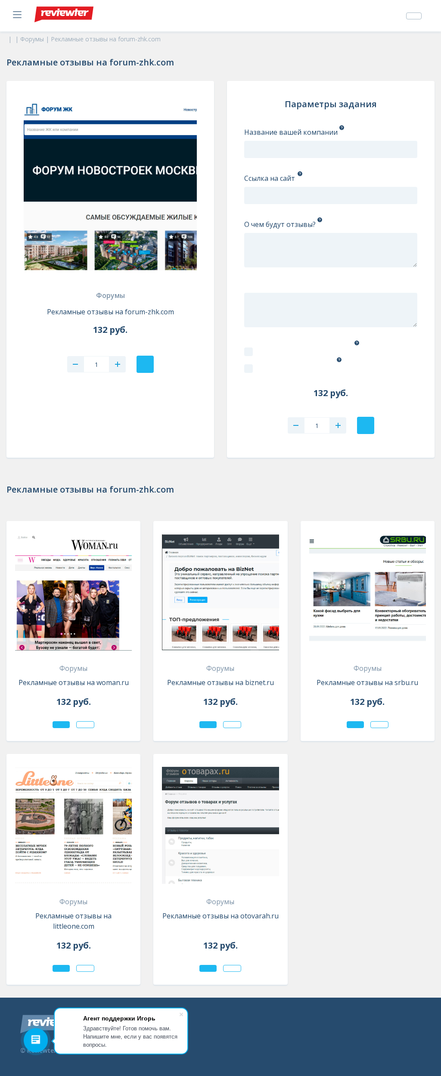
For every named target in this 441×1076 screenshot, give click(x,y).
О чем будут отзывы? (280, 224)
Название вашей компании (291, 132)
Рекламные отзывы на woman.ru (74, 682)
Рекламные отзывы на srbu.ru (367, 682)
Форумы (110, 295)
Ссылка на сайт (269, 178)
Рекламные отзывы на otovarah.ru (220, 916)
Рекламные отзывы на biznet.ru (220, 682)
